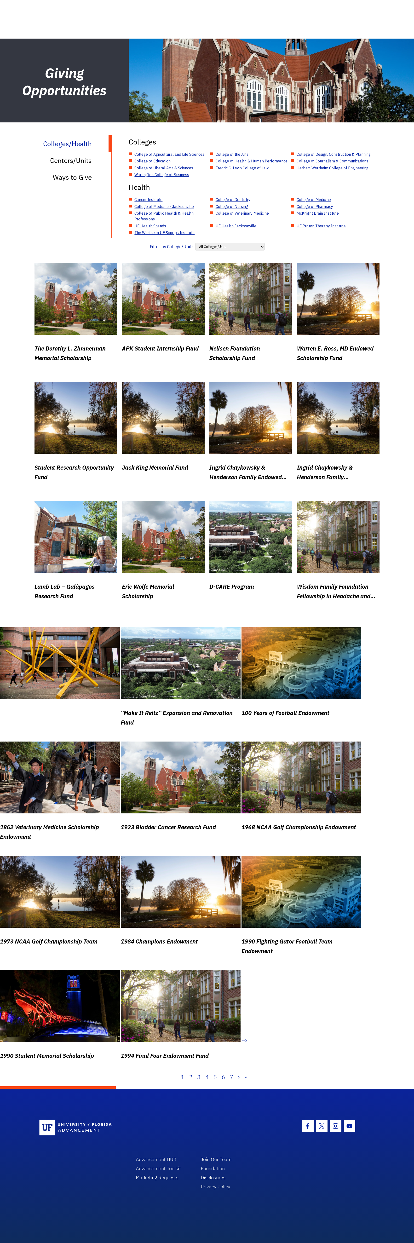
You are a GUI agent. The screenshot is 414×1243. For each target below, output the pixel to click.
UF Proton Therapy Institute (321, 226)
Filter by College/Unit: (171, 246)
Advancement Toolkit (158, 1168)
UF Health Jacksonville (236, 226)
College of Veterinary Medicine (242, 213)
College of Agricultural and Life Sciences (169, 154)
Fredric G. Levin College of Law (242, 168)
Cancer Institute (148, 199)
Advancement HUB (156, 1159)
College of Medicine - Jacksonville (164, 206)
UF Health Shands (150, 226)
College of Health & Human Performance (252, 161)
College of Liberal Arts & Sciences (163, 168)
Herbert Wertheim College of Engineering (332, 168)
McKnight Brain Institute (318, 213)
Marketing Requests (157, 1177)
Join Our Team (216, 1159)
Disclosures (213, 1177)
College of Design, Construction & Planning (334, 154)
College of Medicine (314, 199)
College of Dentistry (233, 199)
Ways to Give (72, 177)
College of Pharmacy (315, 206)
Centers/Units (71, 160)
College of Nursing (232, 206)
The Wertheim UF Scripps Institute (164, 232)
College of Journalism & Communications (332, 161)
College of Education (152, 161)
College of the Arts (232, 154)
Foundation (213, 1168)
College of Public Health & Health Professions (164, 216)
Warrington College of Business (161, 174)
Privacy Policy (215, 1186)
